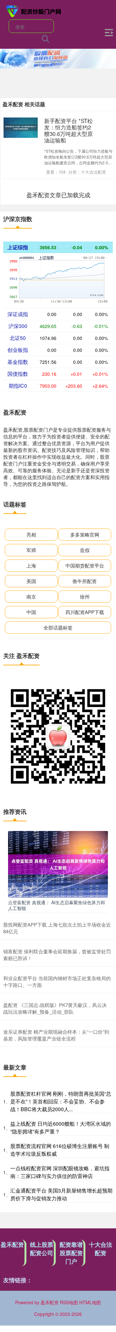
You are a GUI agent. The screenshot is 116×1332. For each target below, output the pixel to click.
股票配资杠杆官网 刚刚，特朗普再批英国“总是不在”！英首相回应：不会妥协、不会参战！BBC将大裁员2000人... (60, 1101)
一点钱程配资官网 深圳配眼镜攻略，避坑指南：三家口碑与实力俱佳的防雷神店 (60, 1172)
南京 (31, 596)
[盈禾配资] (33, 10)
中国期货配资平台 (84, 565)
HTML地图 (90, 1302)
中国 (31, 612)
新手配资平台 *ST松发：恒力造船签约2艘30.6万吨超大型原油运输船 (68, 130)
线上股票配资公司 (41, 1248)
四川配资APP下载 (84, 612)
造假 (85, 550)
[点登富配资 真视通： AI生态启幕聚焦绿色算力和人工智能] (58, 863)
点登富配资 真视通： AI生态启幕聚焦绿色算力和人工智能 (56, 905)
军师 (31, 550)
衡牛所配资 (84, 581)
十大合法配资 (100, 1248)
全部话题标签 (58, 627)
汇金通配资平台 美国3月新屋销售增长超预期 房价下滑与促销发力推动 (61, 1194)
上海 (31, 565)
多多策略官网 (84, 534)
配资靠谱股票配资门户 (71, 1252)
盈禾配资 (12, 1244)
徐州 (85, 596)
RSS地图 (69, 1302)
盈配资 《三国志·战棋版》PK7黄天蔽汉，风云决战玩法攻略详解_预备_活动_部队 (55, 1008)
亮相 (31, 534)
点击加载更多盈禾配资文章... (58, 194)
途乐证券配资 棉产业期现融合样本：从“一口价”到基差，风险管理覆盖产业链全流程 (56, 1035)
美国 (31, 581)
